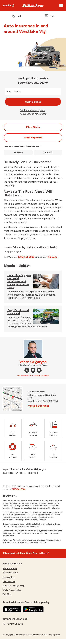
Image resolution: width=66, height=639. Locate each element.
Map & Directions (39, 406)
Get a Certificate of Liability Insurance (33, 375)
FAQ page (52, 257)
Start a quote (33, 101)
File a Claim (33, 127)
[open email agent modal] (33, 371)
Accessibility (8, 577)
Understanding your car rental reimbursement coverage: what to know (19, 281)
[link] (33, 5)
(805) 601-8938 (26, 257)
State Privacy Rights (12, 590)
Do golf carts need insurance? (18, 312)
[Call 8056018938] (26, 370)
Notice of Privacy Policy (13, 586)
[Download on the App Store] (12, 609)
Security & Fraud (10, 573)
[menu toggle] (61, 5)
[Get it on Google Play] (33, 609)
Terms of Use (9, 581)
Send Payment (33, 137)
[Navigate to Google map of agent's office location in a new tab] (39, 370)
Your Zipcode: (14, 91)
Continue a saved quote (32, 110)
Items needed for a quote (33, 114)
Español (7, 5)
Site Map (7, 594)
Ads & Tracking (10, 568)
